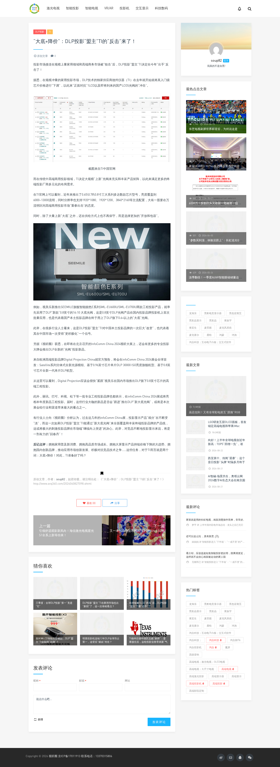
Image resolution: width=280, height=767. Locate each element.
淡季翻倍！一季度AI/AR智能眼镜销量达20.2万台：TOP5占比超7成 (230, 277)
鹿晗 (209, 334)
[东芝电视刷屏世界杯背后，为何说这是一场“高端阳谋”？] (216, 116)
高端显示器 (218, 676)
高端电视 (226, 669)
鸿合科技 (214, 640)
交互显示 (142, 8)
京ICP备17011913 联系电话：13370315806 (85, 756)
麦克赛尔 (194, 334)
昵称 (37, 680)
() (90, 503)
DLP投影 (39, 31)
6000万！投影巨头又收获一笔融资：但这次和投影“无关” (225, 203)
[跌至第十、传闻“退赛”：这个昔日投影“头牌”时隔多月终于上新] (195, 462)
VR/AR (108, 8)
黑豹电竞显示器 (213, 313)
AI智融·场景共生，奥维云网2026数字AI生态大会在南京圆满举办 (226, 480)
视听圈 (53, 756)
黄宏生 (193, 327)
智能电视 (91, 8)
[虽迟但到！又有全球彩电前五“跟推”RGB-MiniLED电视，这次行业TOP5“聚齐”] (216, 395)
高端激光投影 (196, 676)
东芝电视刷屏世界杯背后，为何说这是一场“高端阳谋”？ (224, 129)
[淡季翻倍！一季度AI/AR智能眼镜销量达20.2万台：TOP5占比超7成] (216, 265)
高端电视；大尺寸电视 (201, 669)
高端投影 (217, 683)
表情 (40, 719)
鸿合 (211, 647)
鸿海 (234, 334)
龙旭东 (193, 313)
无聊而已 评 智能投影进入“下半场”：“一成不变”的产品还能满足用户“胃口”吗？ (232, 562)
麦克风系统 (225, 327)
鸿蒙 (221, 334)
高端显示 (237, 676)
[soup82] (216, 49)
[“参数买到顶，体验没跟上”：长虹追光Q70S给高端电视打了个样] (216, 228)
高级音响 (194, 654)
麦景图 (208, 327)
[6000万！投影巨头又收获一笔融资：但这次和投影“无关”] (216, 191)
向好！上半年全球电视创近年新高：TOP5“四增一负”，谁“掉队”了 (226, 444)
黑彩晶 (213, 320)
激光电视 (53, 8)
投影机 (124, 8)
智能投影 (72, 8)
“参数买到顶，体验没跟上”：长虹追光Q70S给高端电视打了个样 (229, 240)
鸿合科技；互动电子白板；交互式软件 (210, 342)
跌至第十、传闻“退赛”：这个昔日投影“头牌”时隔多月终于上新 (226, 462)
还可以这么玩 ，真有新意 (200, 536)
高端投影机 (195, 683)
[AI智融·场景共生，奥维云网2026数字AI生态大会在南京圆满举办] (195, 481)
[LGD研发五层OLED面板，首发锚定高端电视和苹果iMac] (195, 426)
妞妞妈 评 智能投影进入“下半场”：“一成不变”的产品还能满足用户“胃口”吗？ (231, 541)
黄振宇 (228, 320)
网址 (127, 680)
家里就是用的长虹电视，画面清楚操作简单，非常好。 (216, 519)
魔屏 (227, 647)
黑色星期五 (235, 313)
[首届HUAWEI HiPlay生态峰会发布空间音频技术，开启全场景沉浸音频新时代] (216, 153)
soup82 (60, 479)
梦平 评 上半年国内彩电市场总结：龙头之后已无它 (217, 524)
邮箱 (82, 680)
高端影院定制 (196, 690)
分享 (117, 503)
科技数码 (161, 8)
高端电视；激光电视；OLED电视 (207, 661)
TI (50, 31)
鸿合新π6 (235, 640)
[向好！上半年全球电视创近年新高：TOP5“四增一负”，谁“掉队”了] (195, 444)
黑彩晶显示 (195, 320)
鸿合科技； (195, 640)
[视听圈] (34, 8)
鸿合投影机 (195, 647)
